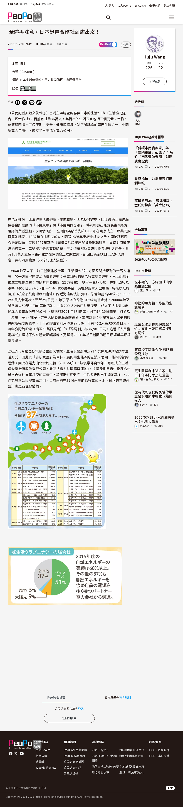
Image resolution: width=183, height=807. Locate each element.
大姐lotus (138, 122)
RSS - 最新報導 (159, 750)
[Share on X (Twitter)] (24, 102)
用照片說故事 (100, 772)
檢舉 (125, 44)
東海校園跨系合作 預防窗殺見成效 (153, 351)
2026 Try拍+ (100, 750)
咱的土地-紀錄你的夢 (105, 766)
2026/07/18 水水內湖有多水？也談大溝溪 (154, 419)
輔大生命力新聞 (149, 379)
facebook (11, 753)
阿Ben (143, 337)
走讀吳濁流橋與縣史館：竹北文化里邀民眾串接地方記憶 (153, 328)
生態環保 (27, 71)
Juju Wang (154, 57)
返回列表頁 (69, 718)
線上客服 (169, 5)
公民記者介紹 (72, 767)
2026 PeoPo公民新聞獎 (104, 758)
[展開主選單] (171, 17)
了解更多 (154, 81)
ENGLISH (140, 5)
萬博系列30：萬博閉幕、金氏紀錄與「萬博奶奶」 (153, 203)
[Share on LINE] (31, 102)
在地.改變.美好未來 (131, 766)
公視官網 (154, 5)
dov (142, 404)
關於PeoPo (43, 750)
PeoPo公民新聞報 (75, 750)
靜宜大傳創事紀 (149, 311)
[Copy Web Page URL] (39, 102)
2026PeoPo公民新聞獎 (150, 259)
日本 (23, 63)
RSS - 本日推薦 (159, 756)
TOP (170, 788)
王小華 (144, 290)
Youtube (22, 753)
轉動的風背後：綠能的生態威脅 (153, 305)
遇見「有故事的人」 (132, 772)
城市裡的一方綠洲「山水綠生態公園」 (153, 283)
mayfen (144, 425)
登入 (111, 5)
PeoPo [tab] (56, 697)
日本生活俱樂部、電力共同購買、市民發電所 (50, 80)
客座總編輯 (71, 773)
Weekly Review (46, 767)
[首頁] (25, 17)
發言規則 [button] (125, 697)
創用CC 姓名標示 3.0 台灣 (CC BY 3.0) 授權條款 (29, 88)
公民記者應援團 (74, 762)
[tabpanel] (69, 708)
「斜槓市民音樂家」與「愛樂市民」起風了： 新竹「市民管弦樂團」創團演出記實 (153, 154)
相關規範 (41, 756)
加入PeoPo (124, 5)
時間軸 (40, 762)
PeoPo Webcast (74, 756)
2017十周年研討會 (131, 756)
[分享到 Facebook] (17, 102)
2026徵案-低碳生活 (132, 750)
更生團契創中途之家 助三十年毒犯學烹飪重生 (153, 372)
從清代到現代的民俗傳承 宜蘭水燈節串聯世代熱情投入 (153, 396)
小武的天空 (147, 358)
